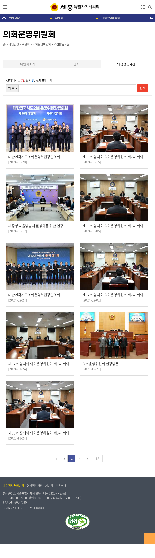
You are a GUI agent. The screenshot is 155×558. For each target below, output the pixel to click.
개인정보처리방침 (13, 485)
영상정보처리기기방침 (40, 485)
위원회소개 (27, 64)
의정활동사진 (126, 64)
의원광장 (14, 18)
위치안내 (61, 485)
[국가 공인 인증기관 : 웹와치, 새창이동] (77, 522)
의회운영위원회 (110, 18)
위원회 (59, 18)
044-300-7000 (18, 498)
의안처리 (76, 64)
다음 (97, 458)
